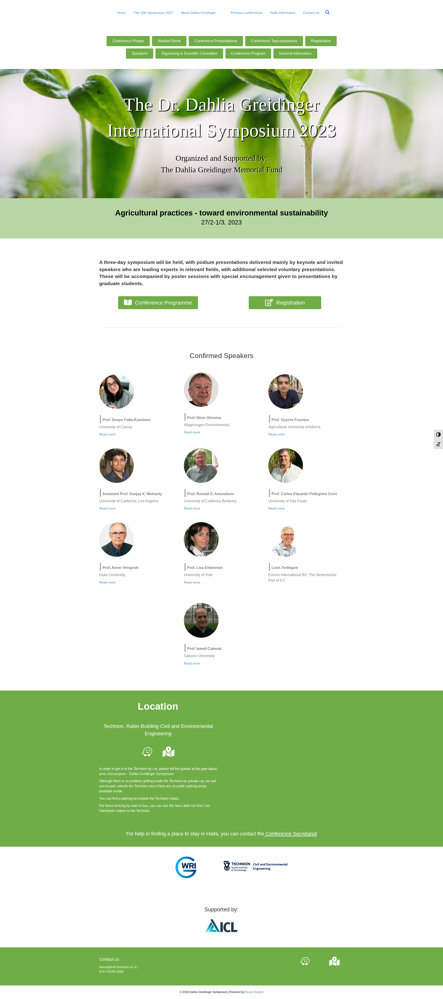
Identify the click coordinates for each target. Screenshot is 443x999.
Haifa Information (282, 13)
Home (121, 13)
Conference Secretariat (290, 834)
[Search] (326, 12)
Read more (107, 434)
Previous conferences (246, 13)
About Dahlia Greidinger (198, 13)
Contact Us (311, 13)
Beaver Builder (254, 992)
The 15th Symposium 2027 (153, 13)
